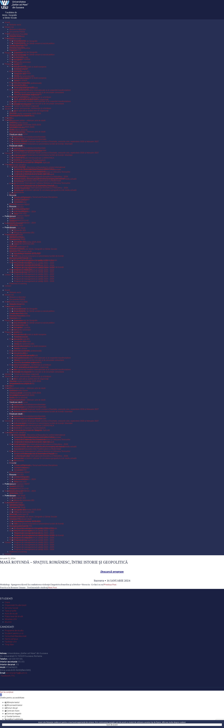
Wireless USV (11, 619)
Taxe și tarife (10, 611)
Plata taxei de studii (14, 616)
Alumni (8, 622)
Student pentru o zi (14, 633)
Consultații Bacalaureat (15, 636)
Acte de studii (11, 613)
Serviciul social (11, 608)
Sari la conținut (6, 692)
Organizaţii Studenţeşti (15, 605)
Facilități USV (11, 642)
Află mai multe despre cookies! (174, 722)
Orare (7, 602)
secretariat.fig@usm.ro (16, 673)
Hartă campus (11, 639)
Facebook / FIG (8, 676)
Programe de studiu (14, 630)
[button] (1, 695)
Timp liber (9, 644)
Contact (5, 649)
